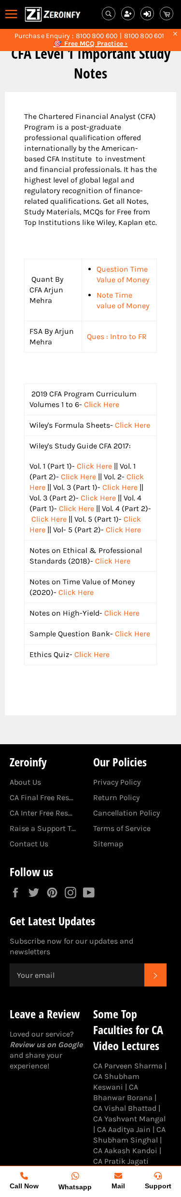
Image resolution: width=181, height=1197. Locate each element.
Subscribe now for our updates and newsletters (71, 946)
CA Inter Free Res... (41, 812)
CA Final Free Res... (41, 797)
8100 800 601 (144, 36)
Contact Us (29, 843)
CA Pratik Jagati (121, 1161)
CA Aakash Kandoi (125, 1150)
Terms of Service (122, 828)
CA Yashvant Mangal (129, 1118)
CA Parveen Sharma (128, 1065)
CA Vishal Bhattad (124, 1108)
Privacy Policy (116, 782)
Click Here (101, 404)
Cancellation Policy (126, 812)
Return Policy (116, 797)
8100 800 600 (96, 36)
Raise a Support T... (43, 828)
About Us (25, 782)
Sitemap (108, 843)
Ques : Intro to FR (117, 336)
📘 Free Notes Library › (90, 44)
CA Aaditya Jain (124, 1129)
